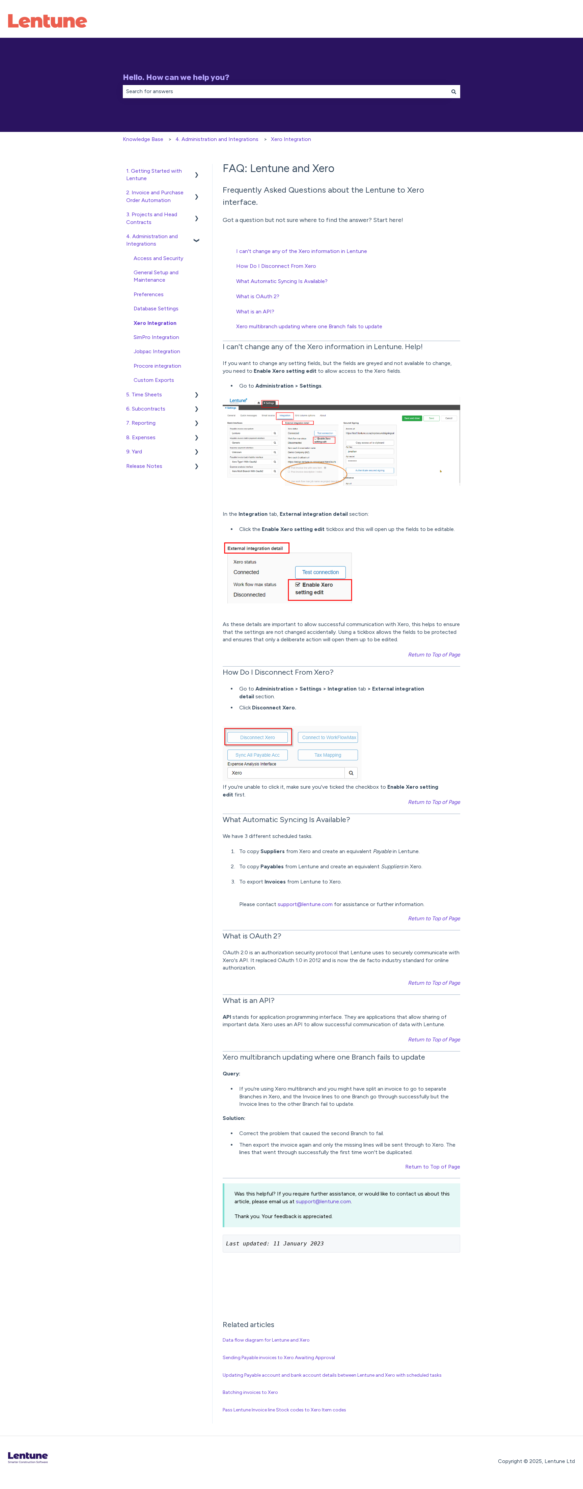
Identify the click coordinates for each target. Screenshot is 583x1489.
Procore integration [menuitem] (157, 366)
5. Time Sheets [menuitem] (144, 394)
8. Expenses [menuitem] (141, 437)
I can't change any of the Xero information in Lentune (301, 251)
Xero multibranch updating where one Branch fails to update (309, 326)
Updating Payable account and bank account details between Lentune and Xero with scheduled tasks (332, 1375)
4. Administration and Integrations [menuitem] (152, 240)
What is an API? (255, 311)
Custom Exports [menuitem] (154, 380)
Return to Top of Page (432, 1166)
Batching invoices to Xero (250, 1392)
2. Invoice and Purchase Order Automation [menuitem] (155, 196)
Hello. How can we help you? (176, 77)
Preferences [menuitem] (149, 294)
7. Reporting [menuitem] (141, 423)
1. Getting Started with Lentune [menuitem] (154, 174)
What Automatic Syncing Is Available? (282, 281)
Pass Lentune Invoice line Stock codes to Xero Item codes (284, 1410)
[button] (196, 171)
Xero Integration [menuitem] (155, 323)
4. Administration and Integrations (216, 139)
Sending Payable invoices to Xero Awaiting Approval (279, 1357)
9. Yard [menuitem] (134, 451)
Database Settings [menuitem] (156, 308)
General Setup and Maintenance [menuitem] (156, 276)
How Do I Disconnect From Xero (276, 266)
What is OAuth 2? (257, 296)
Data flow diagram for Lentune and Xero (266, 1340)
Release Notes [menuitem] (144, 466)
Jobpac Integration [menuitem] (157, 351)
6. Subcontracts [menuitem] (145, 408)
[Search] (453, 91)
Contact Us (553, 22)
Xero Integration (291, 139)
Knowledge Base (143, 139)
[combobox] (285, 91)
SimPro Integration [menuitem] (156, 337)
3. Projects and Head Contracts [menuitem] (151, 218)
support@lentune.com (305, 904)
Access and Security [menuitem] (158, 258)
